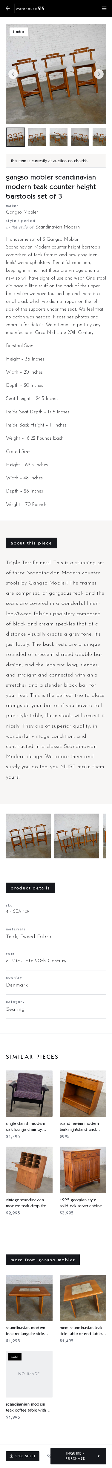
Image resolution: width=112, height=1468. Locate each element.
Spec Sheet (26, 1456)
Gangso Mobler (22, 212)
